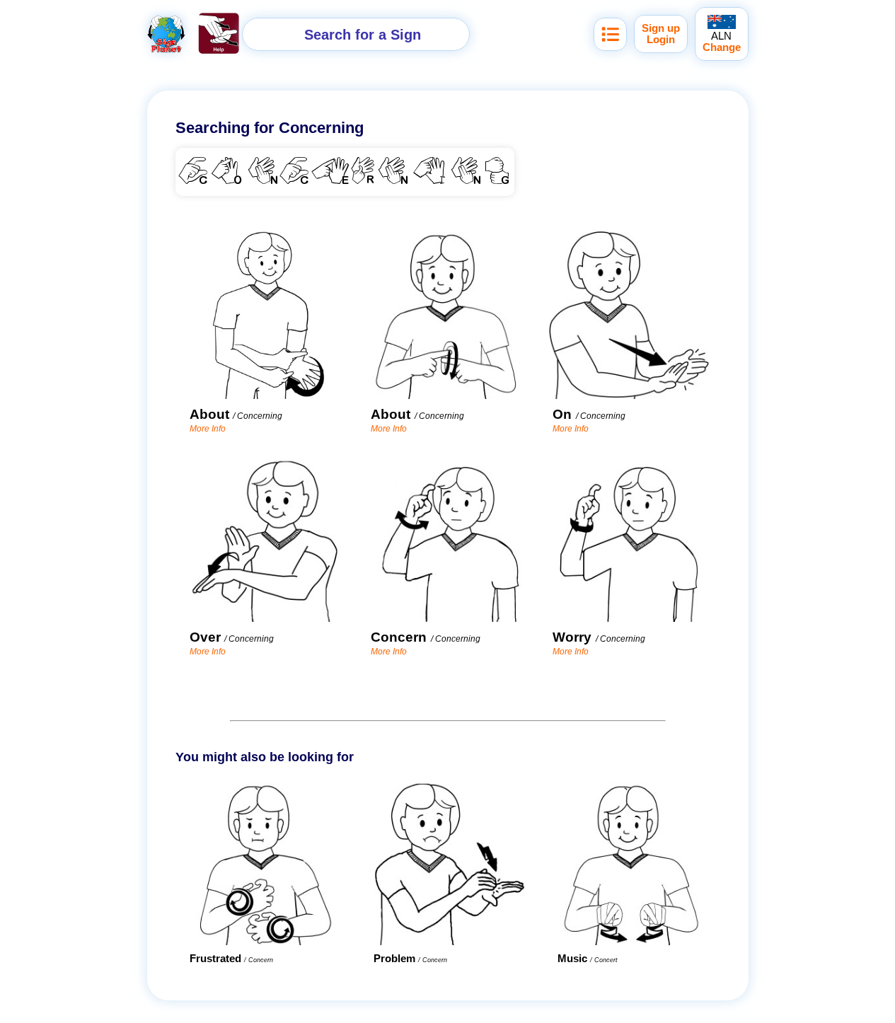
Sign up (661, 28)
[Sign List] (610, 34)
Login (661, 39)
